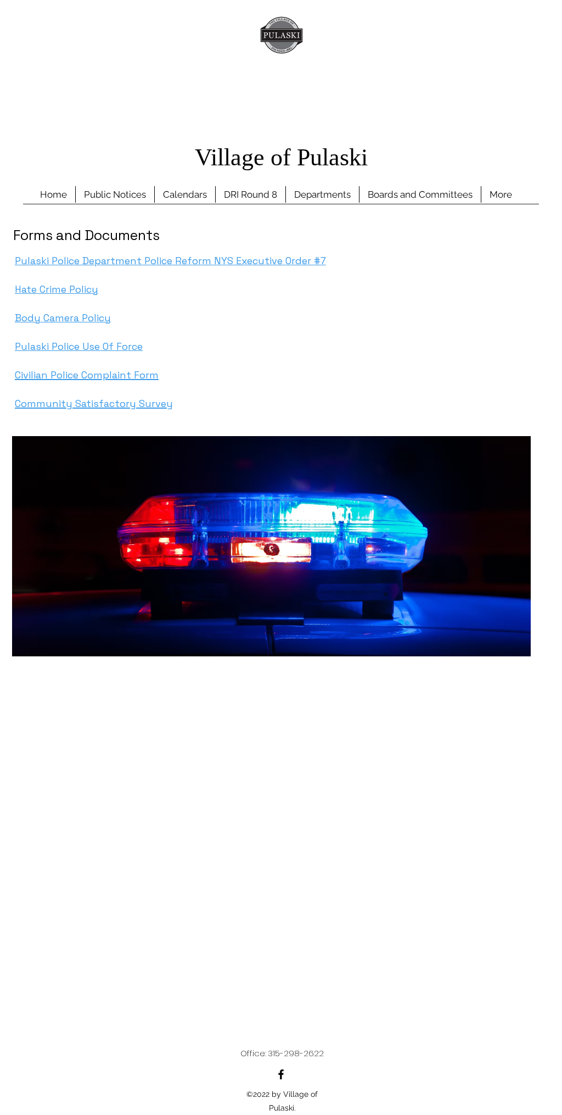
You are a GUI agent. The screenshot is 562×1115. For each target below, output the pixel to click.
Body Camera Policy (63, 317)
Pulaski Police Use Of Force (79, 346)
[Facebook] (281, 1074)
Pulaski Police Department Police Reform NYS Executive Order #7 (170, 260)
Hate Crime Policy (56, 289)
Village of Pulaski (281, 159)
